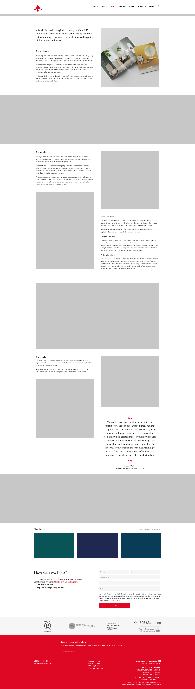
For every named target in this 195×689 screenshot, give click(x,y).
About (95, 10)
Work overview (145, 604)
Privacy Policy (115, 675)
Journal (132, 10)
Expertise (104, 10)
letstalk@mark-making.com (66, 656)
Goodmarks (122, 10)
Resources (142, 10)
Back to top (156, 604)
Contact (151, 10)
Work (113, 10)
